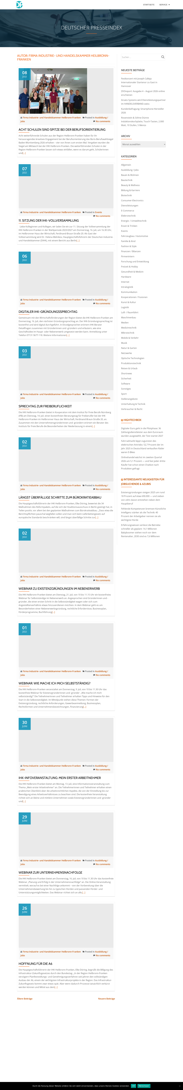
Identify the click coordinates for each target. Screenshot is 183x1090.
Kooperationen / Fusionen (134, 297)
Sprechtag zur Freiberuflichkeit (45, 406)
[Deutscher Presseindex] (19, 4)
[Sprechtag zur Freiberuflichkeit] (66, 368)
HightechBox (132, 420)
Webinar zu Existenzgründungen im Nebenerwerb (59, 589)
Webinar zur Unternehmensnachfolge (50, 872)
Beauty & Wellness (130, 185)
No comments (103, 121)
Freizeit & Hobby (129, 266)
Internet (125, 281)
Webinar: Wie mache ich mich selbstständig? (54, 683)
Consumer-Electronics (132, 200)
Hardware (126, 276)
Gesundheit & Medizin (132, 271)
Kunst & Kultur (128, 302)
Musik (124, 342)
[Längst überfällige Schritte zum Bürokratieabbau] (66, 459)
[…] (24, 153)
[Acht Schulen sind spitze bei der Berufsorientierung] (53, 90)
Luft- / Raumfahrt (129, 312)
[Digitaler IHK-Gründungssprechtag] (66, 273)
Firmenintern (127, 256)
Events (98, 212)
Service (163, 5)
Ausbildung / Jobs (130, 169)
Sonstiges (126, 388)
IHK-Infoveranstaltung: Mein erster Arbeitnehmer (60, 778)
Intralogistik (127, 286)
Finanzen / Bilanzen (131, 251)
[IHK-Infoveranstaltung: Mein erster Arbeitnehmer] (66, 739)
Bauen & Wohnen (130, 175)
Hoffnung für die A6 (35, 964)
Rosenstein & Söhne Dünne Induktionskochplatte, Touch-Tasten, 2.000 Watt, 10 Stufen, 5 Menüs (142, 121)
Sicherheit (126, 378)
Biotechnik (126, 195)
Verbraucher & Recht (131, 409)
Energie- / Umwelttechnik (133, 220)
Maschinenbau (128, 317)
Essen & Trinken (129, 225)
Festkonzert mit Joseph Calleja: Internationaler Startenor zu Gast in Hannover (139, 82)
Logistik (125, 307)
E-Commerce (127, 210)
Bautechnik (126, 180)
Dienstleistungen (129, 205)
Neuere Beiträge (106, 998)
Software (125, 383)
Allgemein (126, 164)
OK (133, 1086)
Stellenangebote (129, 398)
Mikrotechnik (127, 332)
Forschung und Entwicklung (135, 261)
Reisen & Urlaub (129, 368)
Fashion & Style (129, 246)
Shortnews (126, 373)
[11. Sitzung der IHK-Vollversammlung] (66, 186)
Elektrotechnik (128, 215)
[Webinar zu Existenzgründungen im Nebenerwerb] (66, 550)
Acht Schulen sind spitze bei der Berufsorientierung (62, 129)
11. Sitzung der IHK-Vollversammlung (49, 220)
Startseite (148, 5)
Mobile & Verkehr (130, 337)
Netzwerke (126, 353)
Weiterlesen (144, 1086)
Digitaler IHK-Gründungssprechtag (48, 312)
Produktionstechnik (131, 363)
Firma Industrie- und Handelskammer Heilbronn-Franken (52, 117)
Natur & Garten (129, 348)
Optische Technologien (132, 358)
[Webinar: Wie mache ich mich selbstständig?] (66, 645)
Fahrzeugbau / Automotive (134, 236)
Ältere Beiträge (24, 998)
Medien (125, 322)
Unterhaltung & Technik (133, 404)
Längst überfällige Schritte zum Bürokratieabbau (60, 497)
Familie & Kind (128, 241)
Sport (124, 393)
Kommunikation (129, 292)
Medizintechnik (128, 327)
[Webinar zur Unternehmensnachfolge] (66, 834)
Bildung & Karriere (130, 190)
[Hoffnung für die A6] (66, 925)
